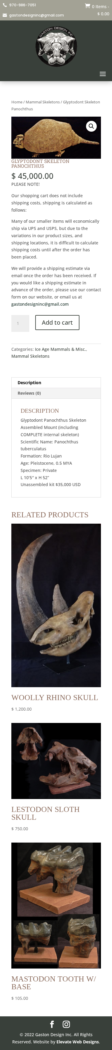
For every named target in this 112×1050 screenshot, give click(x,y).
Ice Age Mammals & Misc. (60, 349)
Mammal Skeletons (43, 102)
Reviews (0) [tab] (29, 393)
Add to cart (57, 322)
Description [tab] (29, 382)
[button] (91, 126)
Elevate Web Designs (77, 1042)
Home (16, 102)
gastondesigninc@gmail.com (40, 304)
